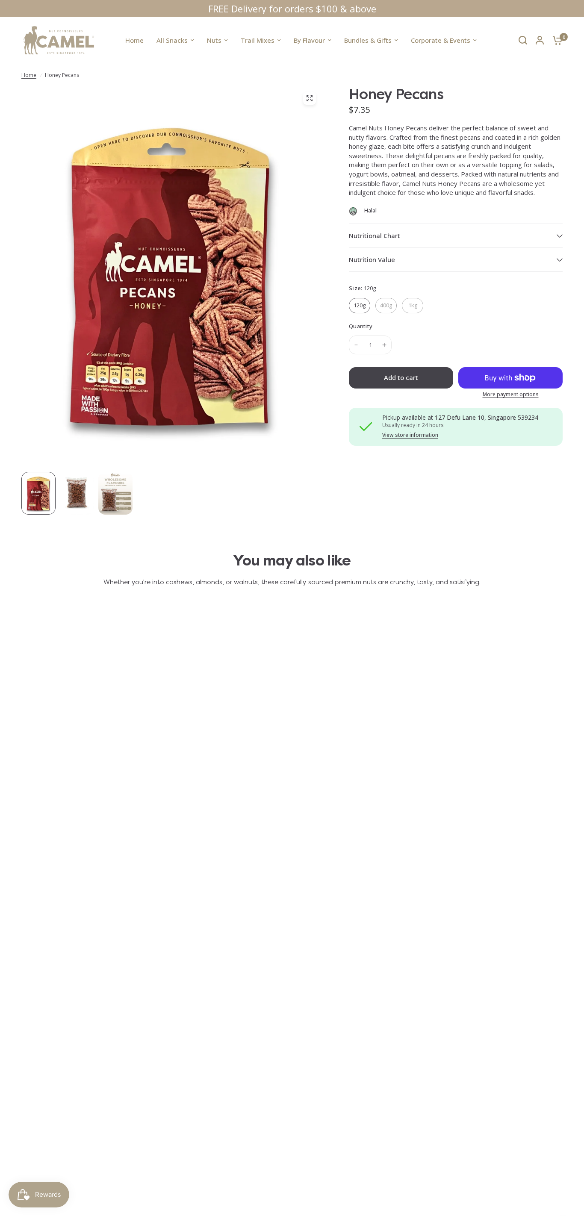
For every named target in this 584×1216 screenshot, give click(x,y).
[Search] (522, 40)
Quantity (360, 326)
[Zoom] (309, 98)
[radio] (359, 305)
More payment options (511, 394)
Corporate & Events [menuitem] (440, 40)
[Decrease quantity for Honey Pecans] (356, 345)
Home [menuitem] (134, 40)
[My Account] (539, 40)
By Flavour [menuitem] (309, 40)
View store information (410, 435)
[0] (555, 40)
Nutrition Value (372, 259)
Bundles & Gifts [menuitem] (368, 40)
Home (28, 75)
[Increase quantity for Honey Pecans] (384, 345)
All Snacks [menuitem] (172, 40)
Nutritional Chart (374, 235)
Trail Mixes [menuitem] (257, 40)
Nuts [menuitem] (214, 40)
